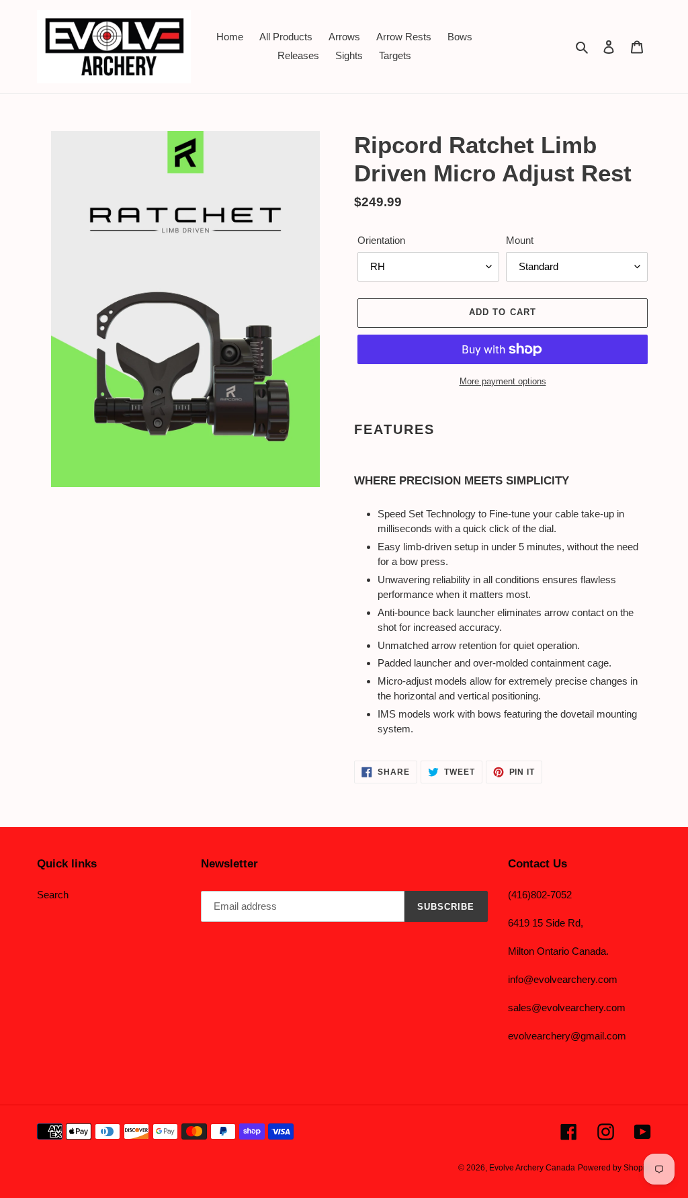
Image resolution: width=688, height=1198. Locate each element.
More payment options (503, 381)
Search (53, 894)
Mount (519, 240)
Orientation (381, 240)
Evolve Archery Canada (532, 1167)
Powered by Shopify (614, 1167)
